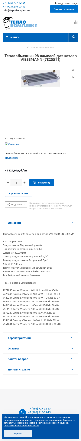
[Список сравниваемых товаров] (76, 23)
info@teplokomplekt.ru (16, 10)
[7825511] (40, 94)
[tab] (13, 158)
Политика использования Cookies (21, 425)
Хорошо (18, 433)
